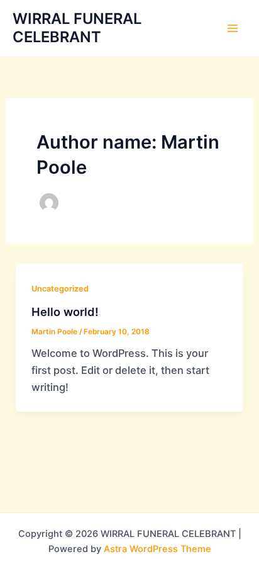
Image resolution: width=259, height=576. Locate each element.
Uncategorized (60, 288)
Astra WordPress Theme (157, 549)
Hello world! (65, 312)
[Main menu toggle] (232, 28)
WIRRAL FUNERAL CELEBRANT (77, 27)
